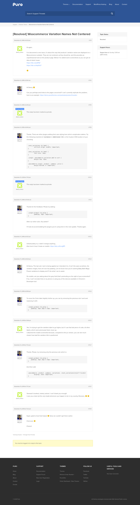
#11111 (90, 40)
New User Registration (43, 478)
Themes (65, 4)
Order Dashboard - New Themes (69, 481)
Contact (124, 4)
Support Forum (40, 474)
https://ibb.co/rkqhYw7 (34, 65)
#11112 (90, 80)
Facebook (86, 471)
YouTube (85, 478)
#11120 (90, 177)
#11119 (90, 127)
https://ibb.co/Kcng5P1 (57, 246)
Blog (110, 4)
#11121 (90, 200)
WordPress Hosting (100, 4)
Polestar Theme (23, 24)
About (117, 4)
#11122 (90, 236)
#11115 (90, 105)
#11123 (90, 259)
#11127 (90, 345)
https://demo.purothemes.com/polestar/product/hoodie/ (58, 95)
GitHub (85, 481)
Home (14, 471)
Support (88, 4)
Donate (15, 484)
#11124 (90, 291)
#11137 (90, 386)
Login (38, 481)
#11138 (90, 409)
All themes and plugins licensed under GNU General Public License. (109, 499)
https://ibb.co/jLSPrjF (33, 63)
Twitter (85, 474)
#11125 (90, 320)
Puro (18, 499)
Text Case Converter (113, 474)
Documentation (77, 4)
